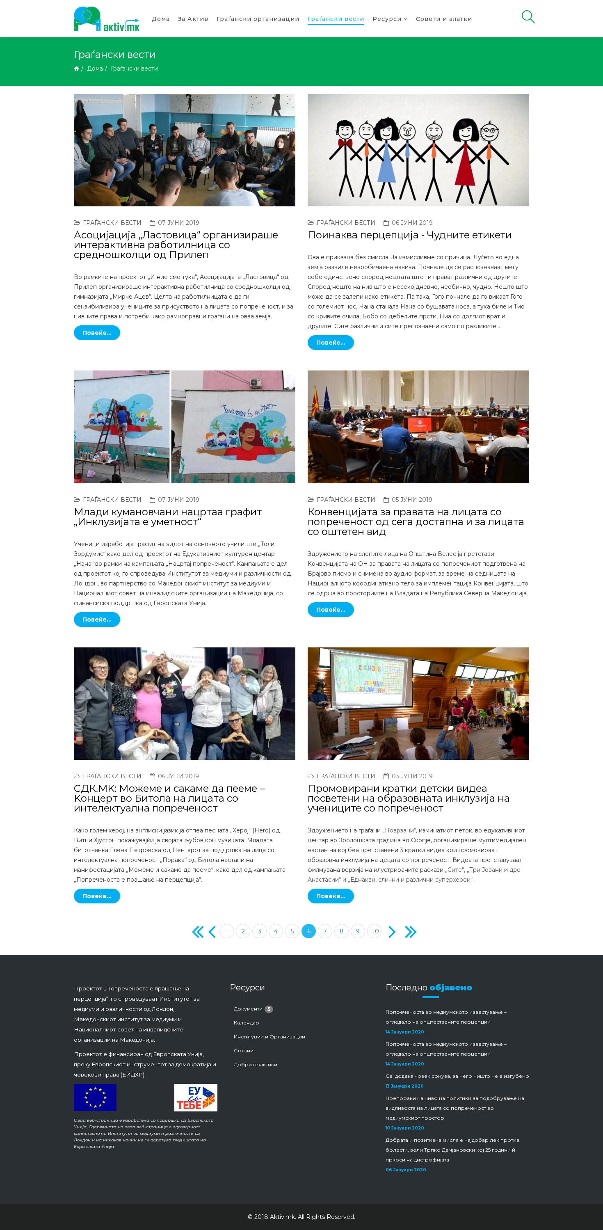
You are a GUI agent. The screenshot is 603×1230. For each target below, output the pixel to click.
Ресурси (387, 19)
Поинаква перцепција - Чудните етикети (410, 235)
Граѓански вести (336, 19)
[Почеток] (194, 931)
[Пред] (210, 931)
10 (375, 931)
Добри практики (255, 1064)
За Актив (193, 19)
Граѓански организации (258, 19)
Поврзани (399, 830)
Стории (244, 1050)
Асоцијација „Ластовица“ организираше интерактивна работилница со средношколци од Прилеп (176, 245)
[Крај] (407, 931)
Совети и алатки (444, 19)
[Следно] (391, 931)
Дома (161, 19)
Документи (252, 1009)
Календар (246, 1023)
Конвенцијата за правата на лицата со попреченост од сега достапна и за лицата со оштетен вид (416, 521)
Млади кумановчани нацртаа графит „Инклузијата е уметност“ (168, 517)
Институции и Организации (269, 1036)
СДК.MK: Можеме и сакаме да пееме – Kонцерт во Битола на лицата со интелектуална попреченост (169, 798)
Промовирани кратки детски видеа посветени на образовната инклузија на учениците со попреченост (409, 798)
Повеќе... (97, 332)
